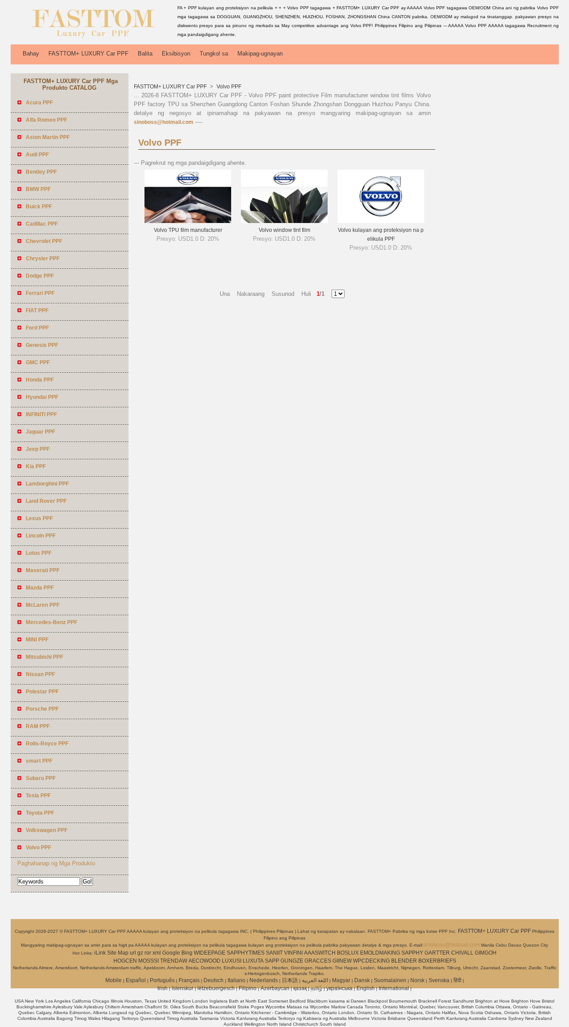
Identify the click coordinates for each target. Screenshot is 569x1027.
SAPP (272, 960)
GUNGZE (291, 960)
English (366, 988)
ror (147, 952)
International (394, 988)
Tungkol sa (214, 53)
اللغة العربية (315, 980)
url (133, 952)
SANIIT (274, 952)
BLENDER (404, 960)
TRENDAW (173, 960)
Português (162, 980)
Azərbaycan (274, 988)
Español (136, 980)
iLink (100, 952)
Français (189, 980)
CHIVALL (462, 952)
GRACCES (318, 960)
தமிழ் (316, 988)
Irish (162, 988)
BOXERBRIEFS (437, 960)
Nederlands (263, 980)
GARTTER (437, 952)
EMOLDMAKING (380, 952)
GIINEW (342, 960)
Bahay (31, 53)
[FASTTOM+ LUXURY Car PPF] (92, 37)
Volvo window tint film (284, 230)
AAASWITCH (320, 952)
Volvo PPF (228, 86)
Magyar (341, 980)
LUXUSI (231, 960)
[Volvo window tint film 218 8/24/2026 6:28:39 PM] (284, 221)
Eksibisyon (176, 53)
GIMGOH (486, 952)
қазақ (300, 988)
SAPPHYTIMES (245, 952)
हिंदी (457, 980)
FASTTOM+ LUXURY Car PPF (88, 53)
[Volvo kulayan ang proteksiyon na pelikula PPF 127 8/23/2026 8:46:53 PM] (380, 221)
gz (140, 952)
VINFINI (293, 952)
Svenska (439, 980)
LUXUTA (253, 960)
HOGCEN (125, 960)
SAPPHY (412, 952)
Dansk (362, 980)
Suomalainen (390, 980)
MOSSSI (148, 960)
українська (339, 988)
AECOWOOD (204, 960)
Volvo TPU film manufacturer (188, 230)
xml (156, 952)
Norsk (417, 980)
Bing (186, 952)
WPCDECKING (371, 960)
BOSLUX (348, 952)
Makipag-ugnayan (260, 53)
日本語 (290, 980)
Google (171, 952)
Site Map (117, 952)
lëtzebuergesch (216, 988)
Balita (145, 53)
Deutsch (214, 980)
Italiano (236, 980)
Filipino (247, 988)
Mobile (113, 980)
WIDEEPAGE (209, 952)
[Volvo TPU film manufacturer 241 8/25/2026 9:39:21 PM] (187, 221)
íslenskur (182, 988)
